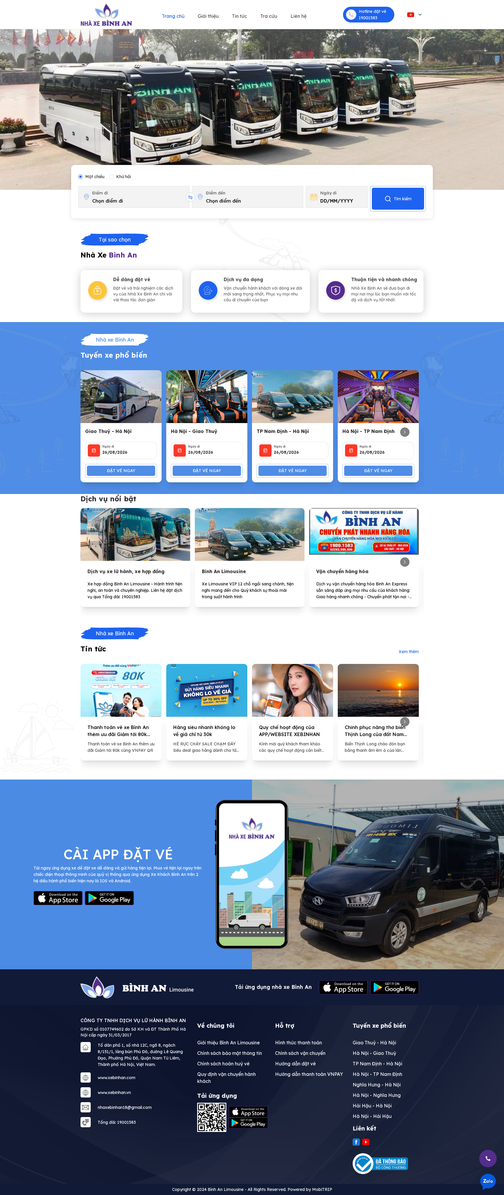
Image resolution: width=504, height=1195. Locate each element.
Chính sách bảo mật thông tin (229, 1053)
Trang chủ (173, 16)
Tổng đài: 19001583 (117, 1122)
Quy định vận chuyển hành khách (226, 1077)
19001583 (368, 17)
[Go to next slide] (405, 432)
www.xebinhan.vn (114, 1092)
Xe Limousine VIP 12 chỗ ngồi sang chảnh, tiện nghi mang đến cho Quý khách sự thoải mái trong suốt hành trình (248, 590)
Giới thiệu (208, 16)
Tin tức (239, 16)
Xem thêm (409, 651)
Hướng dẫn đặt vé (295, 1064)
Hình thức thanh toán (298, 1043)
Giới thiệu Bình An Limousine (228, 1043)
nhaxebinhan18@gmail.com (125, 1107)
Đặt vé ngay (121, 470)
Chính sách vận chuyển (300, 1053)
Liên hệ (298, 16)
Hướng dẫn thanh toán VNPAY (309, 1074)
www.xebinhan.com (116, 1077)
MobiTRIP (322, 1189)
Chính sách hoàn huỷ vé (223, 1064)
